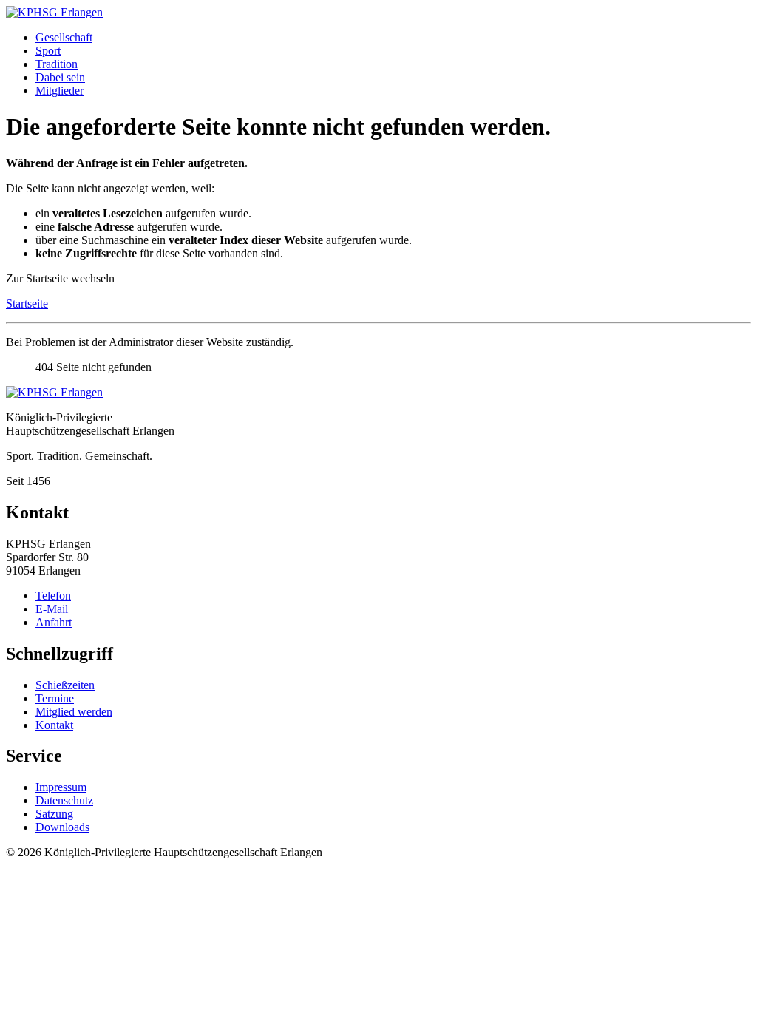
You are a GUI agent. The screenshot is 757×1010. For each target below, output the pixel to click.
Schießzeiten (65, 685)
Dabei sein (60, 77)
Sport (48, 50)
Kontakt (54, 725)
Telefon (53, 595)
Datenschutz (64, 800)
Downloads (62, 827)
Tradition (56, 64)
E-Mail (51, 609)
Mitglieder (59, 90)
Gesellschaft (63, 37)
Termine (54, 698)
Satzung (54, 813)
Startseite (27, 303)
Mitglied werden (73, 711)
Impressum (60, 787)
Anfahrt (53, 622)
